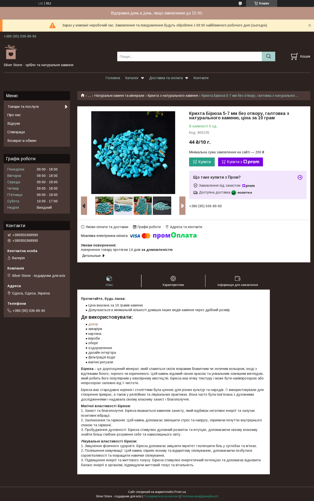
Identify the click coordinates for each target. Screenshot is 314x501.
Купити (204, 162)
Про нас (14, 115)
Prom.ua (180, 492)
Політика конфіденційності (199, 496)
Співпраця (16, 132)
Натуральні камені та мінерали (119, 96)
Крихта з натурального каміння (173, 96)
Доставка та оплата (166, 78)
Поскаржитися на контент (161, 496)
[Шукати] (268, 56)
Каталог (132, 78)
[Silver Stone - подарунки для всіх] (57, 52)
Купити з (234, 162)
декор (93, 324)
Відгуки (13, 123)
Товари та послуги (23, 106)
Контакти (201, 78)
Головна (112, 78)
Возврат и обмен (21, 140)
